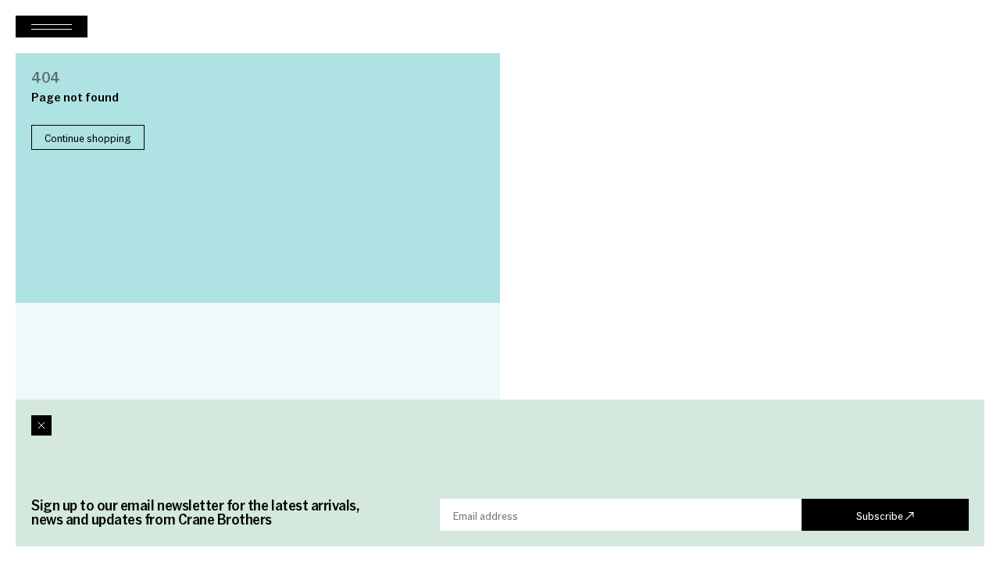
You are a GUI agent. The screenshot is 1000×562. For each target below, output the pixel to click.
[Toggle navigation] (52, 26)
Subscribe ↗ (885, 515)
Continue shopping (88, 137)
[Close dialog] (41, 425)
